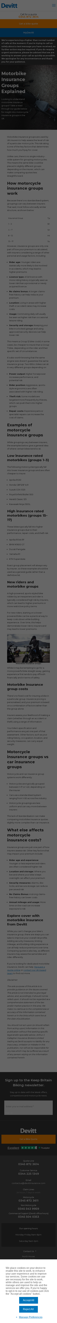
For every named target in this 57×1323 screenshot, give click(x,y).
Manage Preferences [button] (30, 1317)
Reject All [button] (28, 1309)
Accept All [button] (28, 1300)
